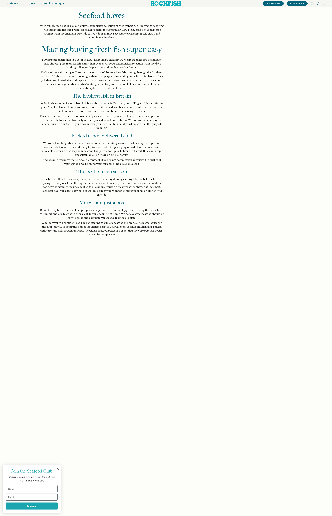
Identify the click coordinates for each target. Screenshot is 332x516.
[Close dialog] (57, 468)
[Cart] (324, 3)
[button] (14, 3)
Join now (32, 506)
